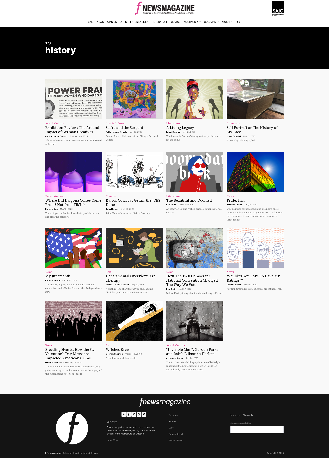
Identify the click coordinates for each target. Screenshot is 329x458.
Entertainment (55, 196)
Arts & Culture (54, 123)
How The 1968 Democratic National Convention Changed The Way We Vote (192, 280)
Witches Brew (118, 349)
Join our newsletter (240, 423)
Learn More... (113, 440)
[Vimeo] (144, 414)
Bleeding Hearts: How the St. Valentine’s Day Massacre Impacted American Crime (69, 354)
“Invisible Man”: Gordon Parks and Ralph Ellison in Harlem (192, 351)
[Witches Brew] (134, 321)
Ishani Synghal (173, 132)
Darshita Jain (51, 209)
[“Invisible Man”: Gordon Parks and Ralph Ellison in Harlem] (194, 321)
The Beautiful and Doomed (189, 200)
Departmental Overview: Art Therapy (130, 278)
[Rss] (123, 414)
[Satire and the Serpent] (134, 99)
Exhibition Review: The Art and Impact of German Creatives (72, 129)
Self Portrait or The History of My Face (252, 129)
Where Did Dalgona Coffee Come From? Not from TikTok (73, 202)
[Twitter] (133, 414)
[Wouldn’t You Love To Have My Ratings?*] (255, 248)
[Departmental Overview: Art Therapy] (134, 248)
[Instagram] (139, 414)
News (230, 196)
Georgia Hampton (53, 362)
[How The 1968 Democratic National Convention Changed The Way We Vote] (194, 248)
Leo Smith (171, 205)
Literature (173, 123)
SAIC (109, 272)
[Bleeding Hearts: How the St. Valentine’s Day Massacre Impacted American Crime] (73, 321)
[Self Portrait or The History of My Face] (255, 99)
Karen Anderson (53, 280)
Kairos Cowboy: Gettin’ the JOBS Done (133, 202)
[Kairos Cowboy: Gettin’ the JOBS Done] (134, 172)
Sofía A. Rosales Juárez (117, 284)
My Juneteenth (57, 276)
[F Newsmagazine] (278, 8)
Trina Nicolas (112, 209)
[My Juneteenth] (73, 248)
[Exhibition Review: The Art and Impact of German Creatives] (73, 99)
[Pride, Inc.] (255, 172)
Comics (111, 196)
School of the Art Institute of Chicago (80, 453)
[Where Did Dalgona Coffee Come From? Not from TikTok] (73, 172)
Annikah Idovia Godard (56, 136)
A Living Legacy (180, 127)
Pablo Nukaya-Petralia (116, 132)
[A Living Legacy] (194, 99)
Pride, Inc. (236, 200)
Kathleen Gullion (234, 205)
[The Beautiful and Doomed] (194, 172)
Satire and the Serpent (124, 127)
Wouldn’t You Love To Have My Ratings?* (253, 278)
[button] (239, 22)
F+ (107, 345)
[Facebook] (128, 414)
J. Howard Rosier (174, 358)
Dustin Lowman (234, 284)
